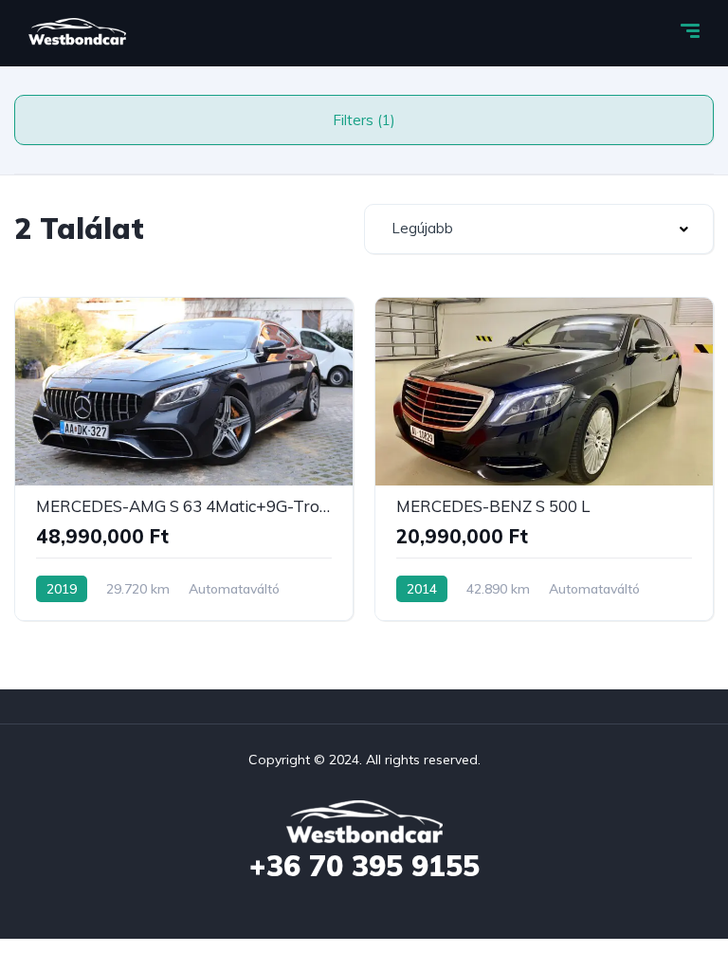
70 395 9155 (364, 866)
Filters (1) (364, 120)
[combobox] (539, 229)
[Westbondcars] (77, 33)
